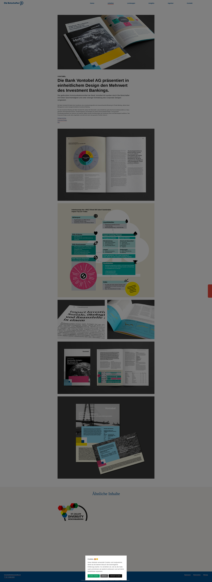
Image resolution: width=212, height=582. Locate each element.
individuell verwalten (115, 575)
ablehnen (104, 575)
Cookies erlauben (93, 575)
